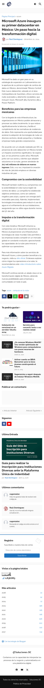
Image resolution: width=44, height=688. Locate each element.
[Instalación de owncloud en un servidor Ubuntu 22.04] (11, 317)
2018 (22, 627)
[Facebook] (4, 296)
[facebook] (4, 424)
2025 (22, 597)
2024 (22, 601)
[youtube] (9, 424)
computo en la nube (21, 290)
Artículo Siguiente (33, 411)
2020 (22, 619)
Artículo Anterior (10, 411)
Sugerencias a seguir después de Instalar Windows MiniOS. (27, 375)
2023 (22, 606)
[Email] (26, 296)
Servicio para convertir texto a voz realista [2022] (32, 327)
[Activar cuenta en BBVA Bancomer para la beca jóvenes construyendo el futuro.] (7, 362)
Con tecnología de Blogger (15, 641)
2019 (22, 623)
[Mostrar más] (31, 296)
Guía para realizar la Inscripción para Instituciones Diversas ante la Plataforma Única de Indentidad (22, 468)
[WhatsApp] (15, 296)
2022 (22, 610)
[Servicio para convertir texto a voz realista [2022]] (32, 317)
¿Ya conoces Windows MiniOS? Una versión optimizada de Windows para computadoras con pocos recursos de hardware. (27, 347)
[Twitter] (9, 296)
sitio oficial (21, 258)
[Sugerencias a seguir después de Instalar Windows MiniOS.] (7, 377)
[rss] (27, 670)
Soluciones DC (35, 680)
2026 (22, 593)
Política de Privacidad (22, 684)
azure (19, 16)
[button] (3, 4)
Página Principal (8, 16)
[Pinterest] (20, 296)
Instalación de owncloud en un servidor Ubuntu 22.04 (9, 328)
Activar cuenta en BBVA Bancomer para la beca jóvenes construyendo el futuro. (25, 363)
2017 (22, 632)
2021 (22, 614)
